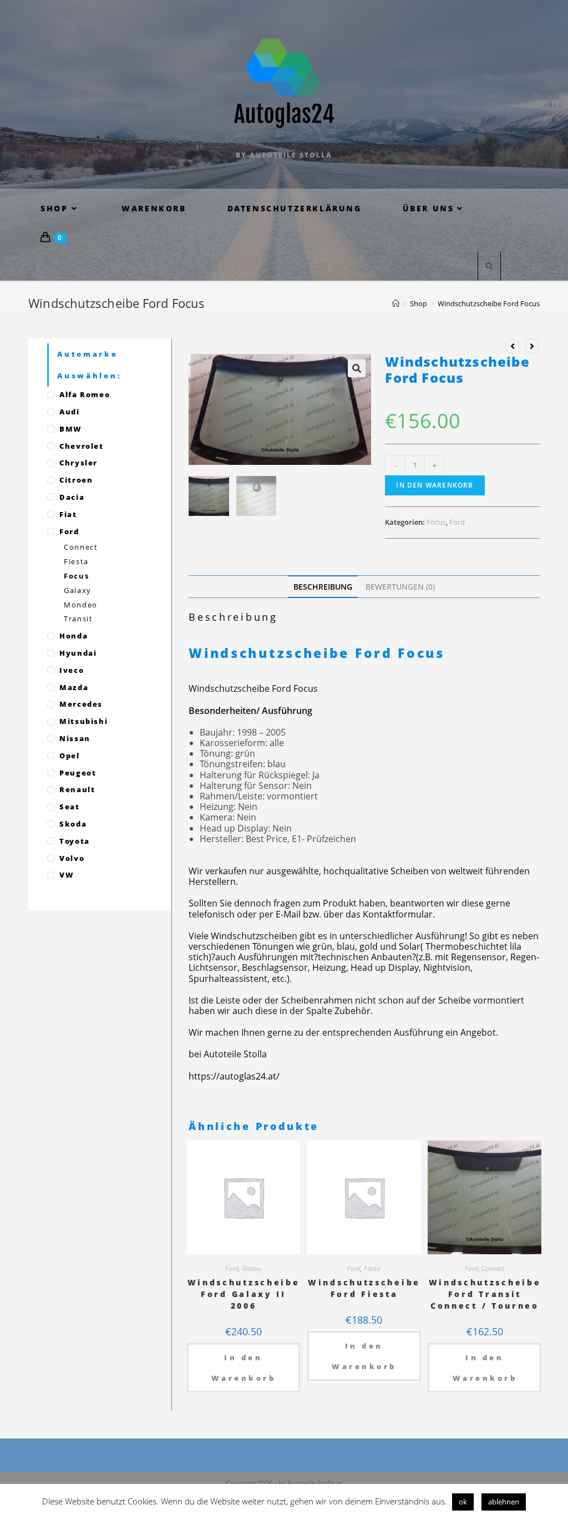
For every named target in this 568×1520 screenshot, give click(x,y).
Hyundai (78, 653)
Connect (493, 1268)
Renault (77, 789)
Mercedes (81, 704)
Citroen (76, 480)
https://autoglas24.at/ (234, 1076)
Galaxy (251, 1268)
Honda (73, 636)
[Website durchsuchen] (489, 267)
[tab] (323, 586)
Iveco (71, 670)
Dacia (71, 497)
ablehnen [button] (503, 1502)
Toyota (74, 841)
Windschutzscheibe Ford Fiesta (364, 1288)
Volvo (71, 858)
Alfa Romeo (84, 394)
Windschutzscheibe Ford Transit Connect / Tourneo (485, 1294)
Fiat (68, 514)
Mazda (73, 687)
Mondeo (81, 605)
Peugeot (77, 773)
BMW (70, 429)
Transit (78, 619)
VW (66, 875)
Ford (457, 522)
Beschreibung (322, 586)
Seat (69, 807)
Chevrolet (81, 446)
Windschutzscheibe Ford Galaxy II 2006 (243, 1294)
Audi (69, 412)
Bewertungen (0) (400, 586)
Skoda (73, 824)
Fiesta (372, 1268)
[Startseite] (395, 303)
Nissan (74, 738)
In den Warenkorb (434, 485)
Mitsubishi (83, 721)
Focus (436, 522)
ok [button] (463, 1502)
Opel (69, 756)
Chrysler (78, 463)
